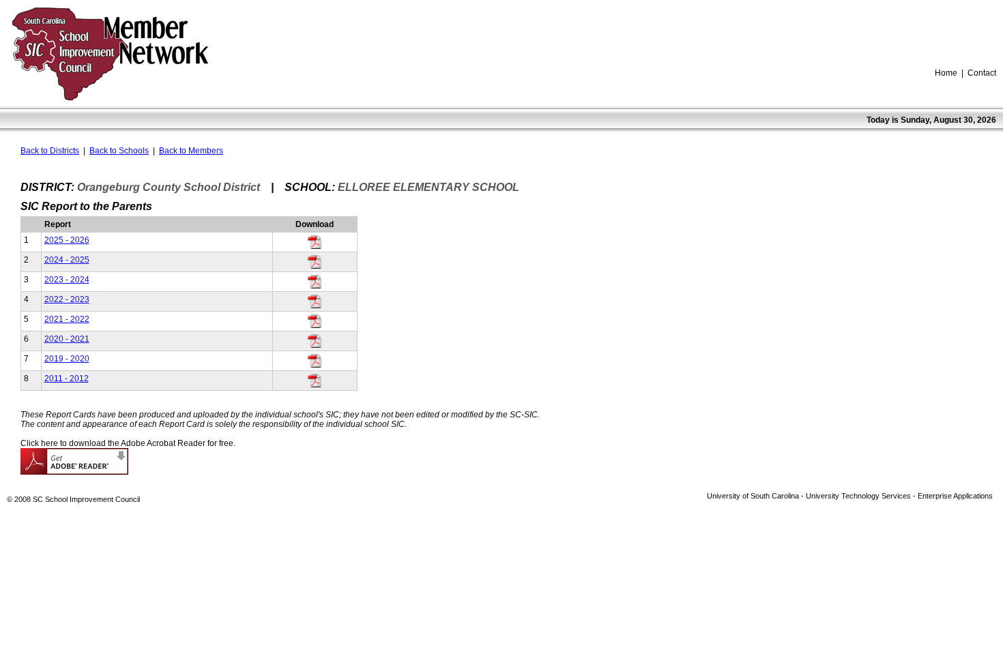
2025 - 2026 (66, 240)
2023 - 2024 (66, 279)
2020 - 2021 (66, 339)
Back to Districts (49, 150)
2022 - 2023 (66, 299)
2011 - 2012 (66, 378)
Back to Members (191, 150)
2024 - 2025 (66, 260)
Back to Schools (119, 150)
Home (946, 73)
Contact (982, 73)
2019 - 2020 (66, 359)
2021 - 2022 (66, 319)
